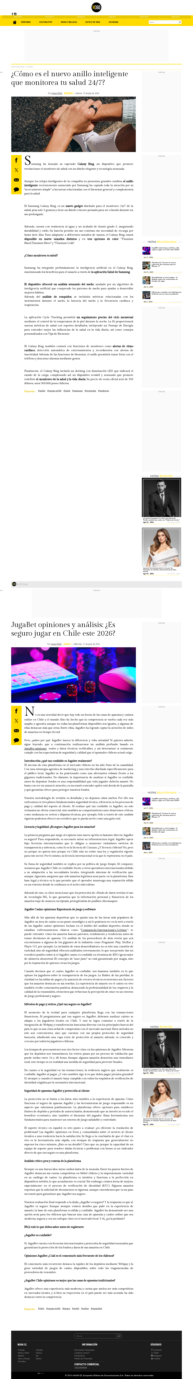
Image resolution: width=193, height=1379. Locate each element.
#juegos (66, 1308)
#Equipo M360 (54, 391)
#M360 (75, 1308)
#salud (66, 391)
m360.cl (67, 644)
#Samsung (77, 391)
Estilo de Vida (18, 67)
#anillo (41, 391)
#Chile (41, 1308)
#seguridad (96, 1308)
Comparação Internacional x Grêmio (104, 930)
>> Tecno (29, 67)
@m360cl (68, 93)
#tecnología (90, 391)
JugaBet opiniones (35, 748)
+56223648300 (80, 1368)
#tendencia (103, 391)
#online (85, 1308)
